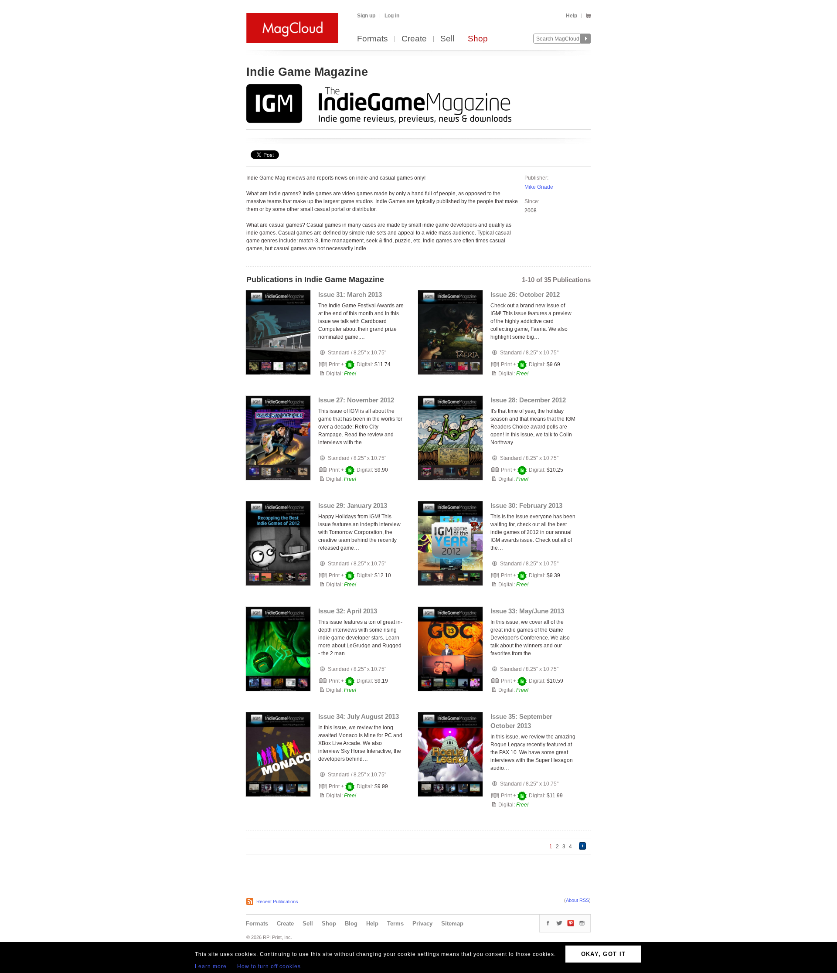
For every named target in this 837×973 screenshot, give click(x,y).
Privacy (422, 923)
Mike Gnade (538, 187)
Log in (391, 16)
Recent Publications (277, 901)
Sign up (366, 16)
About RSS (577, 900)
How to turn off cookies (269, 966)
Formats (372, 39)
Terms (395, 923)
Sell (447, 39)
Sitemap (452, 923)
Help (571, 16)
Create (414, 39)
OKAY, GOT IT (603, 954)
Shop (478, 39)
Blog (351, 923)
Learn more (211, 966)
